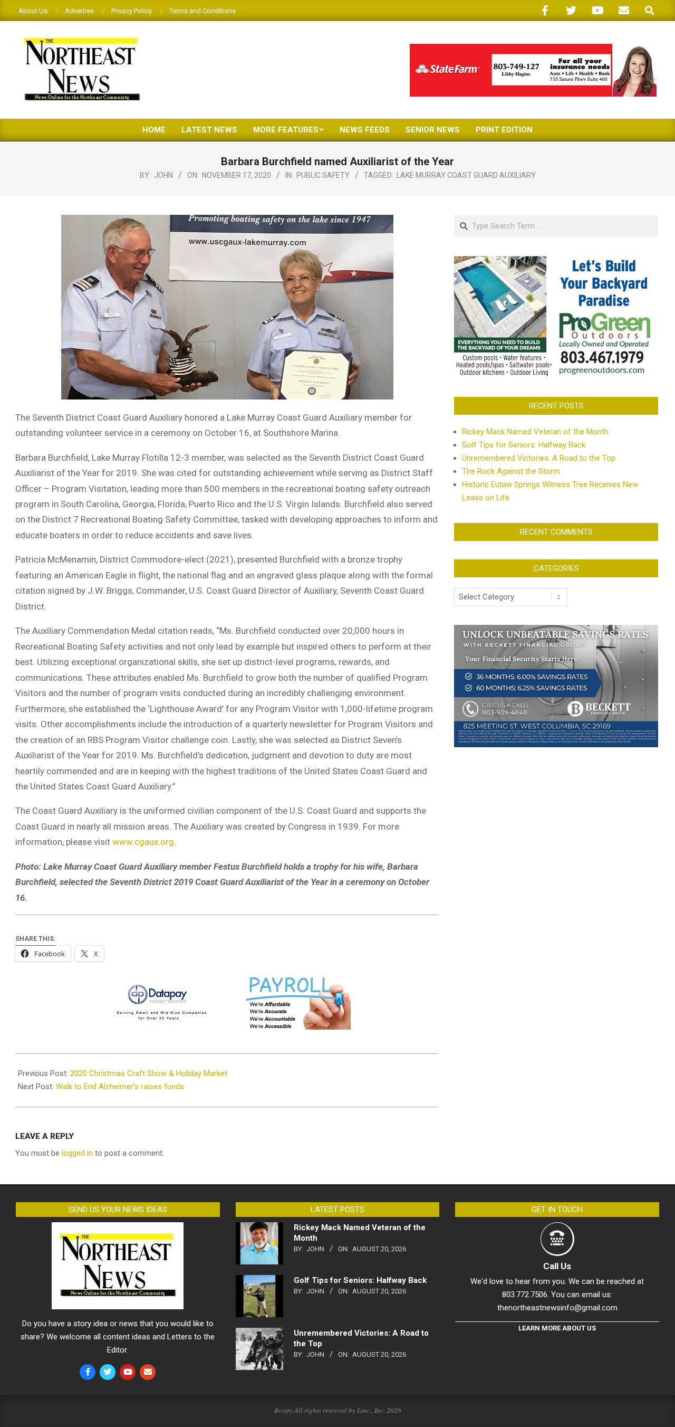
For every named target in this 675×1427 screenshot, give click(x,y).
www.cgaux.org (143, 841)
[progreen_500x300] (556, 262)
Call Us (557, 1266)
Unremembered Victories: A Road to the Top (538, 458)
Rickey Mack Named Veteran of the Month (535, 431)
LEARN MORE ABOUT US (557, 1328)
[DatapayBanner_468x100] (227, 984)
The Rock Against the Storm (511, 471)
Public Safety (323, 175)
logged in (77, 1153)
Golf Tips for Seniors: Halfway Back (523, 445)
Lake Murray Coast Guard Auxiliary (466, 175)
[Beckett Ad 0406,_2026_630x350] (556, 631)
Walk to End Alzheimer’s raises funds (120, 1086)
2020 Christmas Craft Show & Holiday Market (148, 1073)
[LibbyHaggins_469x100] (533, 48)
